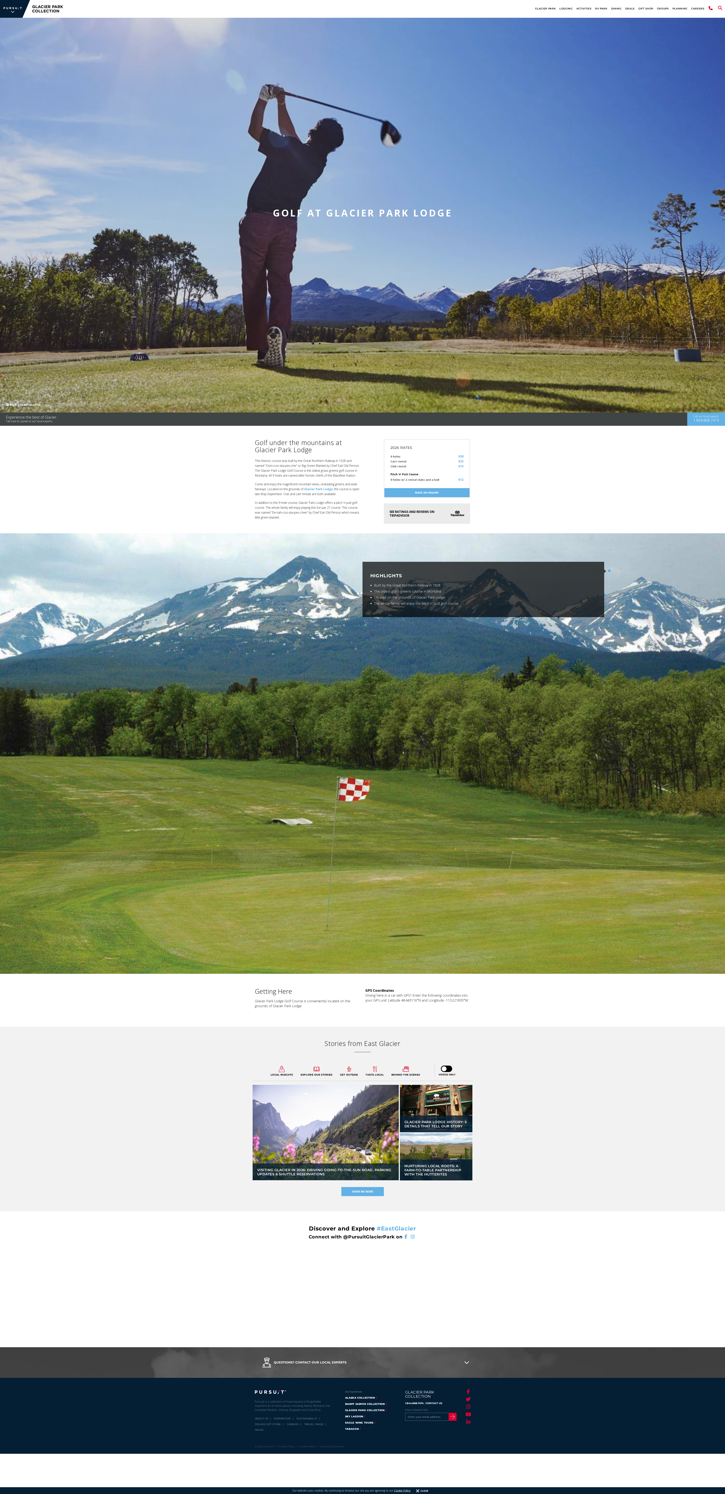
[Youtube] (467, 1414)
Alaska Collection (360, 1397)
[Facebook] (467, 1391)
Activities (584, 8)
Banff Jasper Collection (365, 1403)
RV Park (601, 8)
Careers (697, 8)
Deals (630, 8)
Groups (663, 8)
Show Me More (362, 1191)
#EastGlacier (396, 1228)
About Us (261, 1418)
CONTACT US (434, 1403)
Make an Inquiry (427, 492)
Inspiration (282, 1418)
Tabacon (352, 1428)
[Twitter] (467, 1399)
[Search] (720, 9)
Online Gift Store (268, 1424)
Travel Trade (314, 1424)
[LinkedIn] (467, 1421)
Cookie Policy (402, 1490)
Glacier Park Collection (365, 1410)
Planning (680, 8)
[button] (362, 1362)
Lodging (566, 8)
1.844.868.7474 (414, 1403)
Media (259, 1429)
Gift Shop (645, 8)
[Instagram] (467, 1406)
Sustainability (307, 1418)
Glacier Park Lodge (318, 489)
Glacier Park (545, 8)
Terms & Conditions (332, 1446)
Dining (616, 8)
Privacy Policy (286, 1446)
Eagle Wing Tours (359, 1422)
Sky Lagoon (354, 1416)
